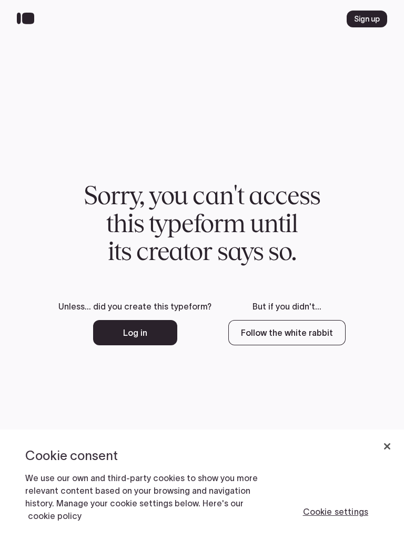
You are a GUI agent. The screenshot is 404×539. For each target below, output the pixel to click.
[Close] (387, 446)
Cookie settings (335, 511)
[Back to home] (28, 19)
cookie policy (55, 516)
